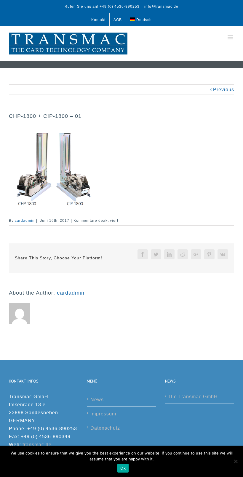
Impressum (103, 413)
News (97, 399)
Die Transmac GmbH (193, 396)
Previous (223, 89)
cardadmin (25, 221)
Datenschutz (105, 428)
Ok (123, 468)
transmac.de (37, 444)
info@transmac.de (161, 6)
